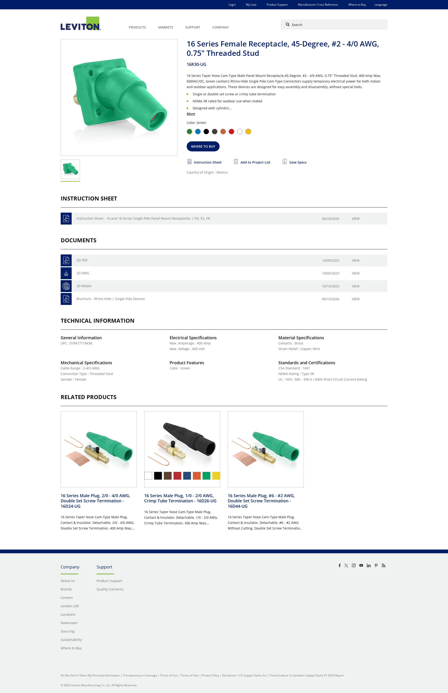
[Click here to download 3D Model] (66, 286)
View (356, 218)
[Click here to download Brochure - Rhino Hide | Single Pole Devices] (66, 299)
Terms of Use (169, 675)
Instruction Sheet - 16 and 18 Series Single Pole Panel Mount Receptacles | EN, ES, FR (143, 218)
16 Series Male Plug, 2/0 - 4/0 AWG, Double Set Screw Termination (95, 501)
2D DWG (83, 273)
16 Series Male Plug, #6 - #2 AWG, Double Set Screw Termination (261, 501)
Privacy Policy (210, 675)
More (191, 113)
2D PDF (82, 260)
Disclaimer (229, 675)
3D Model (84, 286)
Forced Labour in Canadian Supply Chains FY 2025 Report (307, 675)
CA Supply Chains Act (253, 675)
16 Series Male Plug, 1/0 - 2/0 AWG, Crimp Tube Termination (180, 498)
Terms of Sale (190, 675)
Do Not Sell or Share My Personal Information (90, 675)
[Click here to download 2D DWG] (66, 273)
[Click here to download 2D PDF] (66, 260)
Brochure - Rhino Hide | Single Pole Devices (111, 298)
